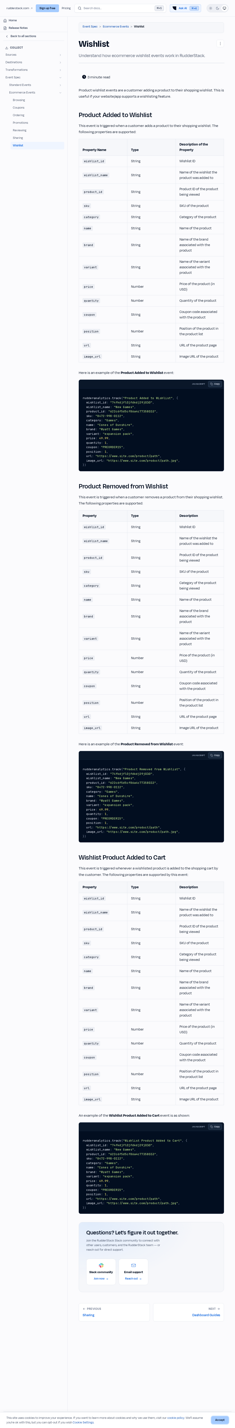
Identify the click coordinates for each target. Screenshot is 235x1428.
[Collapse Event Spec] (60, 77)
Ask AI (188, 8)
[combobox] (120, 8)
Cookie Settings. (83, 1422)
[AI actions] (220, 43)
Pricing (66, 8)
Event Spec (90, 27)
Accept (220, 1420)
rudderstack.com (17, 8)
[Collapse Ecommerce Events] (60, 92)
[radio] (210, 8)
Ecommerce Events (116, 27)
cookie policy (175, 1418)
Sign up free (47, 8)
